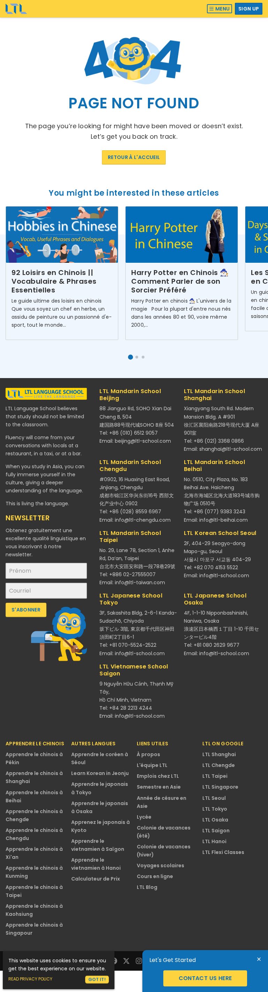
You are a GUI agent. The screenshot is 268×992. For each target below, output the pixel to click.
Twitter (126, 961)
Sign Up (248, 8)
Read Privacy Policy (30, 979)
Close (259, 959)
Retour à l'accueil (134, 157)
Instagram (139, 961)
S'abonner (26, 609)
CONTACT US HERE (205, 978)
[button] (130, 357)
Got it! (97, 979)
